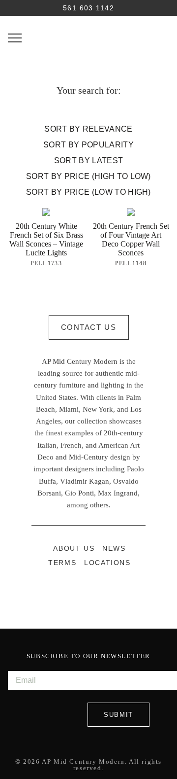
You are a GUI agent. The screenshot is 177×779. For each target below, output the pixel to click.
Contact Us (89, 327)
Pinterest (99, 591)
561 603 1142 (88, 8)
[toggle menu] (15, 37)
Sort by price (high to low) (88, 176)
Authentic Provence (89, 35)
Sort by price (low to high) (88, 192)
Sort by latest (88, 160)
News (113, 548)
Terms (62, 563)
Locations (107, 563)
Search (15, 8)
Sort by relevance (88, 129)
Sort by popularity (88, 145)
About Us (73, 548)
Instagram (78, 591)
